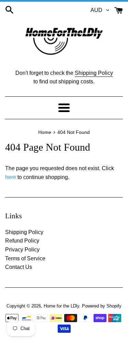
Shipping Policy (94, 73)
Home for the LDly (61, 305)
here (10, 177)
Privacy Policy (22, 249)
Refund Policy (22, 241)
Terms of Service (25, 258)
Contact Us (18, 267)
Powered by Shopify (102, 305)
